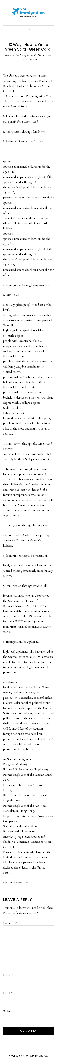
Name (8, 975)
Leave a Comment (28, 59)
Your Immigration (28, 12)
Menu (28, 29)
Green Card (22, 882)
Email (7, 993)
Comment (10, 923)
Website (8, 1011)
